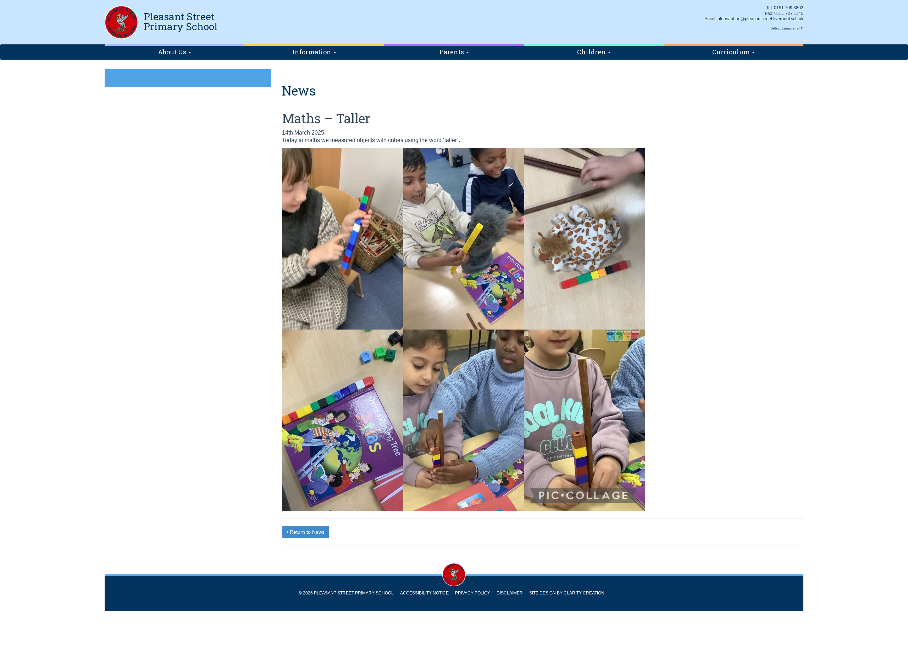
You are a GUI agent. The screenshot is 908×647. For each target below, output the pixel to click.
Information (312, 52)
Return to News (306, 532)
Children (592, 52)
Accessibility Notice (424, 593)
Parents (452, 52)
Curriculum (731, 52)
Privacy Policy (472, 593)
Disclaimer (510, 593)
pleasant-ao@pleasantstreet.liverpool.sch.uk (760, 18)
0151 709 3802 (788, 7)
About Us (173, 52)
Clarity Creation (584, 593)
